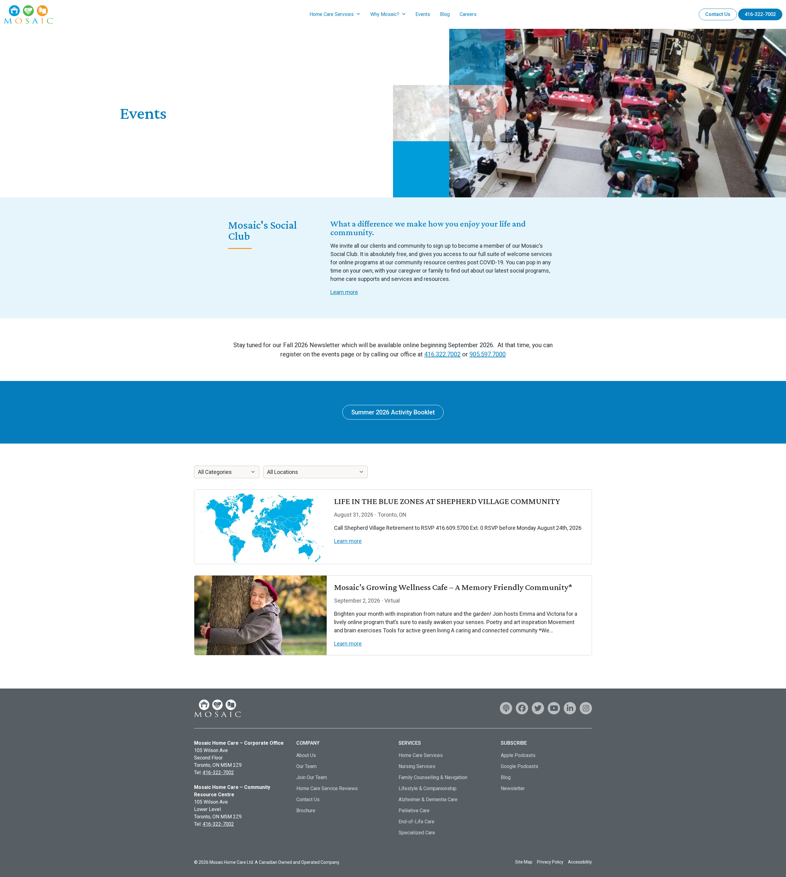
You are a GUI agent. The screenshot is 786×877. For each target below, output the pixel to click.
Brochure (305, 810)
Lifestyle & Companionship (428, 788)
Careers (468, 14)
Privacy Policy (550, 862)
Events (422, 14)
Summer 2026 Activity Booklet (393, 412)
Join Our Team (311, 777)
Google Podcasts (519, 766)
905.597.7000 (487, 354)
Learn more (344, 292)
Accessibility (580, 862)
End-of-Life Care (416, 822)
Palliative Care (414, 810)
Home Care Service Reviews (327, 788)
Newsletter (513, 788)
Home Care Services (331, 14)
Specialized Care (417, 833)
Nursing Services (417, 766)
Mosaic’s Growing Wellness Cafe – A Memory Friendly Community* (453, 587)
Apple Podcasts (518, 755)
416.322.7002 (442, 354)
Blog (445, 14)
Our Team (306, 766)
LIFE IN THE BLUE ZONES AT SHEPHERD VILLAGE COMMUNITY (447, 501)
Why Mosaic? (384, 14)
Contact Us (717, 14)
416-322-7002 (760, 14)
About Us (306, 755)
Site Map (523, 862)
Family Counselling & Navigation (433, 777)
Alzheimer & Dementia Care (428, 799)
